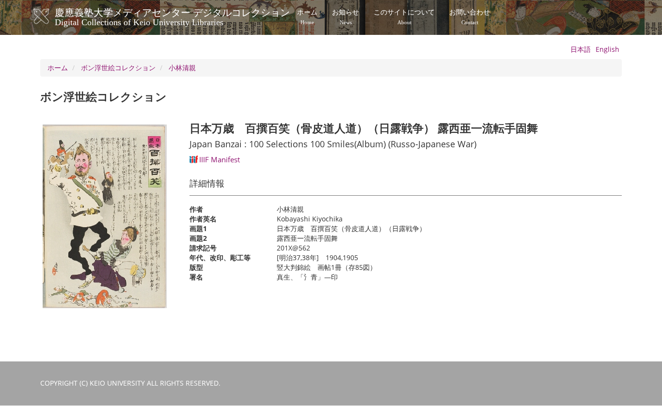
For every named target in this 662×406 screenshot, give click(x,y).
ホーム (307, 17)
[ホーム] (51, 16)
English (607, 49)
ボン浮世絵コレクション (118, 67)
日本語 (580, 49)
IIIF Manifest (219, 159)
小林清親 (182, 67)
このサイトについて (404, 17)
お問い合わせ (469, 17)
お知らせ (345, 17)
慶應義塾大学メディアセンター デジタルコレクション (172, 16)
